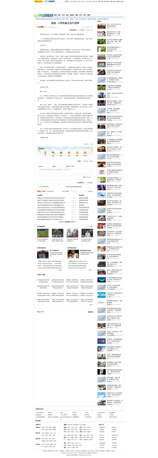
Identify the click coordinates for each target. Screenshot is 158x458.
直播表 (54, 427)
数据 (55, 441)
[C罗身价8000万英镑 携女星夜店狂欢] (72, 233)
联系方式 (78, 451)
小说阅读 (114, 447)
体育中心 (38, 424)
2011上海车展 (63, 414)
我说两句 (118, 1)
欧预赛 (43, 441)
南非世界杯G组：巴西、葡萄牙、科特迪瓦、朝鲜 (66, 19)
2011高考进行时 (101, 412)
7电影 (61, 412)
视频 (99, 1)
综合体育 (38, 444)
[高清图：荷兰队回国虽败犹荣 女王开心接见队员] (87, 294)
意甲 (47, 438)
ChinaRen (69, 424)
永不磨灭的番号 (39, 412)
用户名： (41, 166)
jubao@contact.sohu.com (85, 455)
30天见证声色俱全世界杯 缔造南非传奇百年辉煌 (50, 268)
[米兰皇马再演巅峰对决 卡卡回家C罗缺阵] (42, 233)
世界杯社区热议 (71, 248)
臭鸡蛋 (85, 155)
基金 (76, 429)
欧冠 (48, 441)
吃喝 (76, 437)
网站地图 (102, 451)
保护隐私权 (84, 451)
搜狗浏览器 (102, 443)
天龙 (65, 445)
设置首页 (45, 451)
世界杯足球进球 (83, 200)
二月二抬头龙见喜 (43, 186)
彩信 (81, 445)
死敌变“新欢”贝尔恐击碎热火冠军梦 (77, 268)
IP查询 (113, 431)
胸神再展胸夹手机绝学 (85, 250)
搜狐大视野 (112, 412)
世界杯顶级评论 (41, 248)
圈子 (69, 443)
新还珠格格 (38, 414)
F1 (42, 446)
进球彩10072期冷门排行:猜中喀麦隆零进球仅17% (51, 202)
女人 (96, 1)
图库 (59, 15)
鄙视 (77, 155)
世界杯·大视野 (41, 274)
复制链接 (82, 30)
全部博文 (113, 451)
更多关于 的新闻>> (67, 222)
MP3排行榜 (115, 435)
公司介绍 (97, 451)
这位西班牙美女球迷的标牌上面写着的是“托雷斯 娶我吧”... (56, 254)
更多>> (91, 305)
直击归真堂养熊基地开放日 (74, 186)
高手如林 (87, 414)
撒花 (61, 155)
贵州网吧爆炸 (75, 417)
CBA (43, 429)
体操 (51, 444)
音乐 (88, 429)
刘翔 (50, 446)
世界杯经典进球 (83, 219)
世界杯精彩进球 (83, 210)
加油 (53, 155)
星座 (76, 435)
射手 (84, 15)
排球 (48, 444)
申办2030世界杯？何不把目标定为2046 (78, 263)
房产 (91, 1)
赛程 (76, 15)
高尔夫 (46, 446)
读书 (84, 437)
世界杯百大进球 (83, 202)
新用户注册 (71, 166)
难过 (69, 155)
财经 (83, 1)
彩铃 (77, 445)
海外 (54, 438)
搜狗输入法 (102, 427)
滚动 (54, 446)
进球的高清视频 (83, 198)
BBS (114, 1)
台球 (55, 444)
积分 (80, 15)
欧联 (51, 441)
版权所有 (95, 453)
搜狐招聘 (62, 451)
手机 (72, 439)
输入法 (69, 447)
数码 (69, 439)
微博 (105, 1)
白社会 (86, 161)
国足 (43, 435)
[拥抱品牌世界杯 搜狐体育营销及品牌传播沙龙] (58, 281)
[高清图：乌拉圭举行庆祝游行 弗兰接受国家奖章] (72, 294)
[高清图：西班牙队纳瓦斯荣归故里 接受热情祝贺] (87, 281)
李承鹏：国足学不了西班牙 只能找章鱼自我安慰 (49, 261)
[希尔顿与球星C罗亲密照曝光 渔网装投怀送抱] (57, 233)
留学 (88, 435)
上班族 (86, 412)
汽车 (88, 1)
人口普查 (111, 414)
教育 (81, 435)
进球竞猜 (81, 205)
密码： (54, 166)
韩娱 (84, 429)
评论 (63, 15)
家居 (94, 1)
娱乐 (79, 1)
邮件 (108, 1)
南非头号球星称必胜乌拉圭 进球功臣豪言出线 (50, 205)
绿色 (92, 437)
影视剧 (88, 431)
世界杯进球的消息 (84, 207)
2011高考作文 (88, 417)
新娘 (72, 435)
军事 (69, 427)
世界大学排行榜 (113, 417)
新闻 (71, 1)
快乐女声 (74, 412)
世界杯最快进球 (83, 212)
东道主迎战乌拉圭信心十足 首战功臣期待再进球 (51, 207)
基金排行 (114, 427)
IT (85, 1)
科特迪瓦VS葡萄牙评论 (103, 19)
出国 (84, 435)
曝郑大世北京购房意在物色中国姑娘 (77, 265)
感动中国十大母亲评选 (53, 417)
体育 (74, 1)
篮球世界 (38, 427)
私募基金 (74, 414)
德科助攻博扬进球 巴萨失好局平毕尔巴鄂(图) (50, 217)
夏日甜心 (50, 412)
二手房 (76, 431)
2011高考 (99, 417)
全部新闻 (107, 451)
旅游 (65, 437)
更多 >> (60, 270)
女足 (54, 435)
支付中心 (57, 451)
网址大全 (102, 439)
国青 (50, 435)
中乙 (55, 433)
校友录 (91, 439)
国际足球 (38, 438)
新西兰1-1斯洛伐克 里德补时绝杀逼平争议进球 (50, 200)
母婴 (69, 435)
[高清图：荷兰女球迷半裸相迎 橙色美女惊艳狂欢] (58, 294)
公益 (72, 427)
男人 (76, 439)
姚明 (50, 429)
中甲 (51, 433)
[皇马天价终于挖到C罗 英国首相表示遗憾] (87, 233)
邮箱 (72, 443)
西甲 (50, 438)
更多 (91, 161)
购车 (69, 431)
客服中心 (72, 451)
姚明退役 (50, 414)
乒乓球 (43, 444)
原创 (88, 437)
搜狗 (122, 1)
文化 (81, 437)
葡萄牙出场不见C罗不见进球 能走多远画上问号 (50, 212)
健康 (72, 437)
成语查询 (102, 431)
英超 (43, 438)
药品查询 (114, 429)
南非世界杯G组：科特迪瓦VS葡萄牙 (88, 19)
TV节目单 (102, 445)
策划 (67, 15)
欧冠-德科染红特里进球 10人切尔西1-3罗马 (49, 219)
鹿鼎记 (69, 445)
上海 (76, 443)
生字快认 (102, 447)
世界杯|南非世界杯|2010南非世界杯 (44, 19)
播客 (102, 1)
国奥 (47, 435)
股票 (69, 429)
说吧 (77, 447)
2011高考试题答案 (40, 417)
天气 (69, 437)
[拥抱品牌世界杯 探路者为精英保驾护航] (43, 281)
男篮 (47, 429)
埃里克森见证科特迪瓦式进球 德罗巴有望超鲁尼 (51, 214)
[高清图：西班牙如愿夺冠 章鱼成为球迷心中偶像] (43, 294)
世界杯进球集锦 (83, 217)
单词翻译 (114, 439)
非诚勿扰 (99, 414)
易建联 (54, 429)
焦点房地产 (76, 424)
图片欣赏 (114, 437)
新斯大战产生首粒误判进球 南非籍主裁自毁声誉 (51, 198)
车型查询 (114, 443)
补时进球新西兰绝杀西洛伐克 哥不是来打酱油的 (51, 210)
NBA (43, 427)
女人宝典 (114, 445)
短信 (73, 445)
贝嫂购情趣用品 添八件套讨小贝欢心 (77, 261)
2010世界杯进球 (83, 214)
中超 (43, 433)
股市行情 (102, 435)
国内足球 (38, 433)
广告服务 (67, 451)
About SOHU (91, 451)
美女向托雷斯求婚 (54, 250)
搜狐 (65, 424)
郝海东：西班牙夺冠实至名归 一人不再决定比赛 (49, 263)
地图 (73, 447)
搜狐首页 (67, 1)
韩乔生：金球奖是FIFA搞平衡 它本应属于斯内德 (49, 265)
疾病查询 (102, 437)
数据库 (72, 15)
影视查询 (102, 429)
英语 (92, 435)
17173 (81, 424)
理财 (72, 429)
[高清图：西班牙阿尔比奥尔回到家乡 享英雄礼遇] (72, 281)
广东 (79, 443)
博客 (111, 1)
